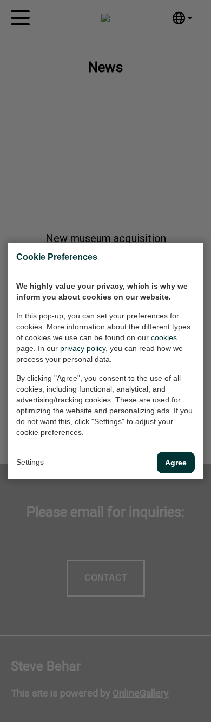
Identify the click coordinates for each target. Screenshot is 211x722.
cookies (164, 337)
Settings (30, 462)
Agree (176, 462)
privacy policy (83, 348)
